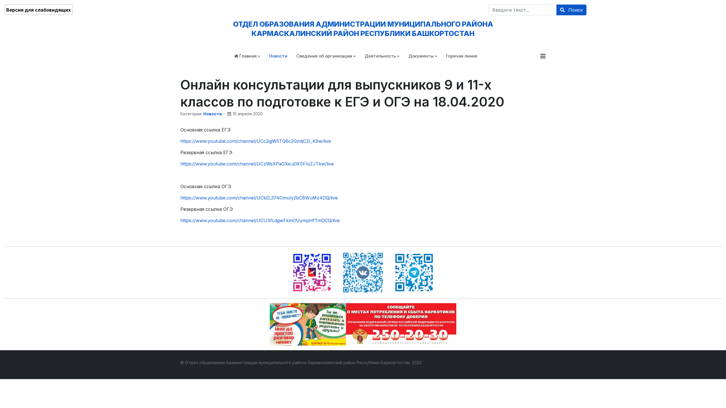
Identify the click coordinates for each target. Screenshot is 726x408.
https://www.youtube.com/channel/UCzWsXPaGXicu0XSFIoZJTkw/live (257, 164)
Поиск (575, 10)
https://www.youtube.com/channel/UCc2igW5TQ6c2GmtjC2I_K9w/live (255, 141)
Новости (212, 113)
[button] (247, 56)
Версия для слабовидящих (38, 10)
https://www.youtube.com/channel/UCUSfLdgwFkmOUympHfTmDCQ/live (260, 220)
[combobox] (523, 10)
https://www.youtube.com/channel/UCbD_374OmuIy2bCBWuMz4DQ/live (259, 198)
